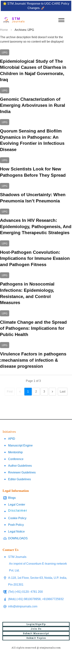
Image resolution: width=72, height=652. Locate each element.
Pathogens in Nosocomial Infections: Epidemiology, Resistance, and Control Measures (36, 289)
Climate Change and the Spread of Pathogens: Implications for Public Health (36, 323)
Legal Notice (16, 531)
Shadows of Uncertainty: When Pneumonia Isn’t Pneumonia (36, 193)
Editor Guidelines (19, 479)
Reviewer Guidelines (22, 472)
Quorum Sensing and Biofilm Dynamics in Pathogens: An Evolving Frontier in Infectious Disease (36, 135)
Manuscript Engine (20, 445)
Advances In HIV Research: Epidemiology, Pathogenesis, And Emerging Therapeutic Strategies (36, 222)
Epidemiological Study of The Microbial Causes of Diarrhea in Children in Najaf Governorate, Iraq (36, 66)
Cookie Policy (17, 518)
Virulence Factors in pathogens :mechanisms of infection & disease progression (36, 355)
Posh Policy (16, 524)
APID (11, 438)
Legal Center (16, 504)
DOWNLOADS (18, 538)
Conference (15, 459)
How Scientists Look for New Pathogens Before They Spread (36, 167)
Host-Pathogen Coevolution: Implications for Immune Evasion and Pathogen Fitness (36, 254)
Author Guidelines (20, 465)
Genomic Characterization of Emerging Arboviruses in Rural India (36, 101)
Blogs (12, 497)
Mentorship (15, 452)
